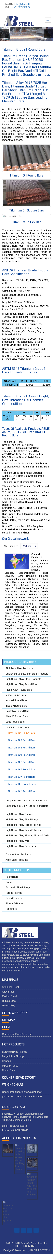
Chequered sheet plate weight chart (22, 1092)
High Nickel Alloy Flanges (19, 814)
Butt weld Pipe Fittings (18, 887)
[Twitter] (22, 13)
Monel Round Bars (16, 695)
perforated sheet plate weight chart (22, 1096)
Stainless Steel (10, 987)
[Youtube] (28, 13)
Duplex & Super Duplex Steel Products (27, 674)
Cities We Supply (15, 1013)
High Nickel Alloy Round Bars (21, 684)
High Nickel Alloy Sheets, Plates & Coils (27, 835)
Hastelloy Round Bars (17, 711)
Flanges (10, 882)
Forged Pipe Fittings (13, 1056)
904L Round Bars (15, 722)
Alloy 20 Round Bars (17, 716)
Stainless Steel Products (19, 668)
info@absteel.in (22, 4)
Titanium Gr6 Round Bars (22, 769)
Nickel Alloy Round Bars (19, 690)
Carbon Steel (9, 996)
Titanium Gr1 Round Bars (21, 733)
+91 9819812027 (22, 7)
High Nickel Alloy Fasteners (21, 846)
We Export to (29, 546)
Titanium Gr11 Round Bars (21, 791)
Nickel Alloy (8, 1005)
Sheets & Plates (14, 903)
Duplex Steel (9, 1001)
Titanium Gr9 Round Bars (22, 784)
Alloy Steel (8, 992)
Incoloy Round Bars (16, 706)
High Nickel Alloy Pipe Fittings (22, 819)
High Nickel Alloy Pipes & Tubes (23, 830)
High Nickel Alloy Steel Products (23, 679)
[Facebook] (17, 13)
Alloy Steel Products (17, 860)
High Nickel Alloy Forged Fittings (23, 825)
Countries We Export (19, 1077)
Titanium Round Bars (17, 727)
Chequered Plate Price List (17, 1034)
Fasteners (11, 909)
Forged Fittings (14, 893)
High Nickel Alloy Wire (18, 841)
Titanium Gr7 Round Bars (21, 777)
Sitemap (8, 1020)
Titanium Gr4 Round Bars (21, 755)
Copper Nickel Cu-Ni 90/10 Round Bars (27, 806)
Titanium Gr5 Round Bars (21, 762)
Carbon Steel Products (18, 854)
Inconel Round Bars (16, 700)
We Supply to (11, 546)
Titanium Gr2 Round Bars (21, 740)
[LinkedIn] (33, 13)
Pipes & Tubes (14, 898)
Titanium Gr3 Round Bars (21, 747)
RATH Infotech (40, 1250)
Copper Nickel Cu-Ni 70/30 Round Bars (27, 800)
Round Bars (12, 877)
